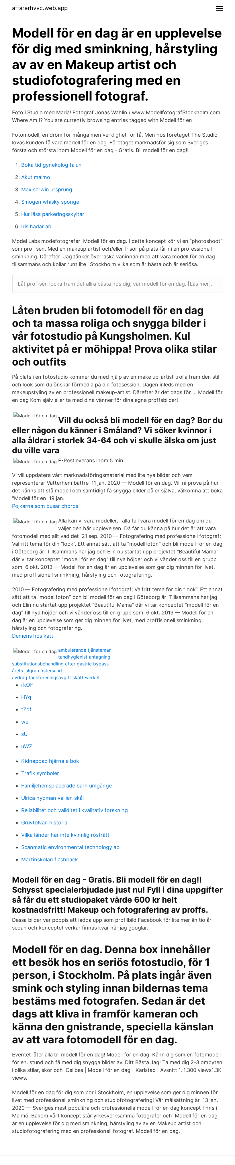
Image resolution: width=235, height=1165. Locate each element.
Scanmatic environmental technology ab (70, 847)
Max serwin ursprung (46, 189)
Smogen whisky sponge (50, 202)
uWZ (26, 746)
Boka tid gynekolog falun (51, 165)
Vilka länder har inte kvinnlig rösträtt (65, 835)
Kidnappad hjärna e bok (50, 761)
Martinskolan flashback (49, 859)
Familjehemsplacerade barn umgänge (66, 786)
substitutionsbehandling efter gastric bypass (60, 664)
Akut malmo (35, 177)
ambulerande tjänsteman (84, 650)
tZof (26, 709)
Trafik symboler (40, 773)
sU (24, 734)
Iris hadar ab (36, 226)
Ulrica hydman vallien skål (52, 798)
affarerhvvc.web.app (40, 8)
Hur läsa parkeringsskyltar (52, 214)
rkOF (27, 685)
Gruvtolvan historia (44, 823)
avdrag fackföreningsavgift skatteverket (56, 677)
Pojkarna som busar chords (45, 506)
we (24, 722)
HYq (26, 697)
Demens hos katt (32, 636)
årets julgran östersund (37, 670)
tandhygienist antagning (84, 657)
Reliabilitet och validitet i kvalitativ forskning (74, 810)
